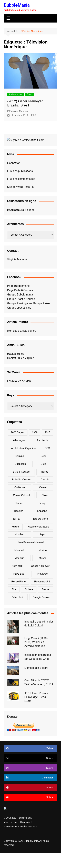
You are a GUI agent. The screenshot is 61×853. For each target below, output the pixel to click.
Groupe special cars (19, 307)
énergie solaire (41, 597)
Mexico (42, 550)
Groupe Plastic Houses (21, 299)
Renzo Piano (18, 581)
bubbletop (20, 463)
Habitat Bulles (15, 353)
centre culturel (21, 495)
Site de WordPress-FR (20, 186)
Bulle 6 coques (21, 471)
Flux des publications (20, 171)
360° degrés (18, 432)
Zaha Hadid (18, 597)
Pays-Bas (18, 573)
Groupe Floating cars (19, 303)
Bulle (43, 463)
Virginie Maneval (19, 111)
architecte (42, 440)
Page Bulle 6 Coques (20, 290)
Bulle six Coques (21, 479)
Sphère (29, 589)
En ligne (21, 209)
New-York (17, 565)
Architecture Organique (24, 448)
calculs (45, 479)
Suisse (45, 589)
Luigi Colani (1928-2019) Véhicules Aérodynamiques (35, 642)
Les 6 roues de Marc (19, 381)
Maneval (19, 550)
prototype (42, 573)
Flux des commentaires (21, 178)
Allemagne (19, 440)
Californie (19, 487)
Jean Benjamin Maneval (30, 542)
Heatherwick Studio (38, 526)
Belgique (19, 455)
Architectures (15, 94)
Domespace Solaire (36, 667)
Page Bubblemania (18, 285)
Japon (42, 534)
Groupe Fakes (41, 303)
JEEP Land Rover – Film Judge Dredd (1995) (36, 697)
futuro (15, 526)
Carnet (43, 487)
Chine (45, 495)
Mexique (19, 557)
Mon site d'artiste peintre (21, 330)
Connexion (13, 163)
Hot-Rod (19, 534)
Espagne (42, 510)
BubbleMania (17, 5)
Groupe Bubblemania (20, 294)
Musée (42, 557)
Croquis (19, 503)
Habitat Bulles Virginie (20, 358)
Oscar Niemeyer (40, 565)
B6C (47, 448)
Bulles (44, 471)
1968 (34, 432)
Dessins (18, 510)
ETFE (16, 518)
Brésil (30, 94)
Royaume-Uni (42, 581)
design (42, 503)
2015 (47, 432)
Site (14, 589)
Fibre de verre (40, 518)
